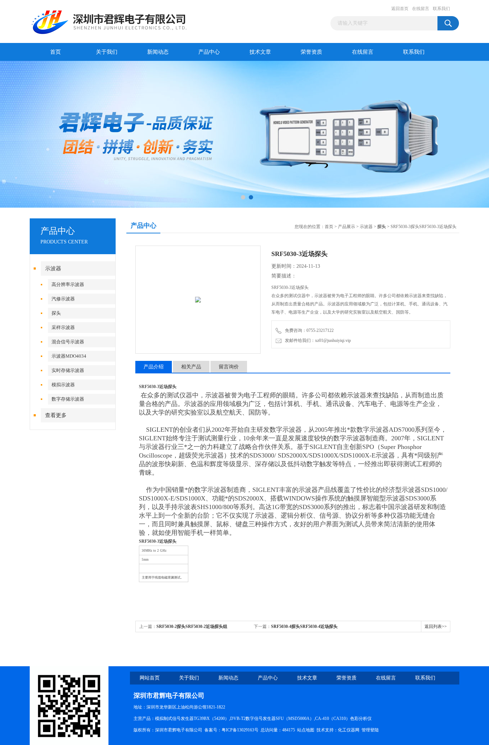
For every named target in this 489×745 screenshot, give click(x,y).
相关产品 (191, 366)
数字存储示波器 (68, 399)
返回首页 (399, 8)
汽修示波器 (63, 298)
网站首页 (150, 678)
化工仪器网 (348, 729)
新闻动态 (158, 52)
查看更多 (56, 415)
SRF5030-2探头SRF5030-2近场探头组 (191, 626)
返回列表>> (436, 626)
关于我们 (106, 52)
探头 (56, 313)
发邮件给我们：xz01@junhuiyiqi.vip (317, 340)
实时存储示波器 (68, 370)
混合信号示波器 (68, 341)
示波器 (53, 268)
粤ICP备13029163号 (240, 729)
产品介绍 (154, 366)
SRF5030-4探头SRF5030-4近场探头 (304, 626)
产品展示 (346, 226)
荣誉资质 (311, 52)
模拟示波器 (63, 384)
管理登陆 (370, 729)
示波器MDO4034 (69, 356)
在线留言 (420, 8)
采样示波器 (63, 327)
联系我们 (441, 8)
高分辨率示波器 (68, 284)
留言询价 (229, 366)
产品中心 (209, 52)
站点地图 (305, 729)
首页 (55, 52)
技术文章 (260, 52)
